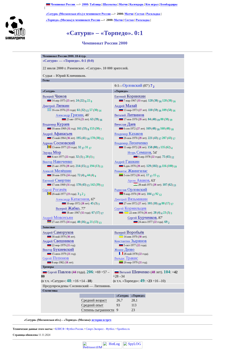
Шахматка (110, 4)
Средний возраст (94, 300)
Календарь (136, 4)
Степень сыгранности (97, 310)
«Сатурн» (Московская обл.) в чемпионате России (78, 13)
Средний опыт (92, 305)
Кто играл (151, 4)
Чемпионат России (63, 4)
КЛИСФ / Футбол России (69, 329)
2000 (85, 4)
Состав (139, 13)
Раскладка (153, 13)
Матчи (123, 4)
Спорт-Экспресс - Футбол (100, 329)
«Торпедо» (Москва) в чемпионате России (73, 20)
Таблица (95, 4)
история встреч (101, 319)
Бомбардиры (168, 4)
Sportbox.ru (123, 329)
